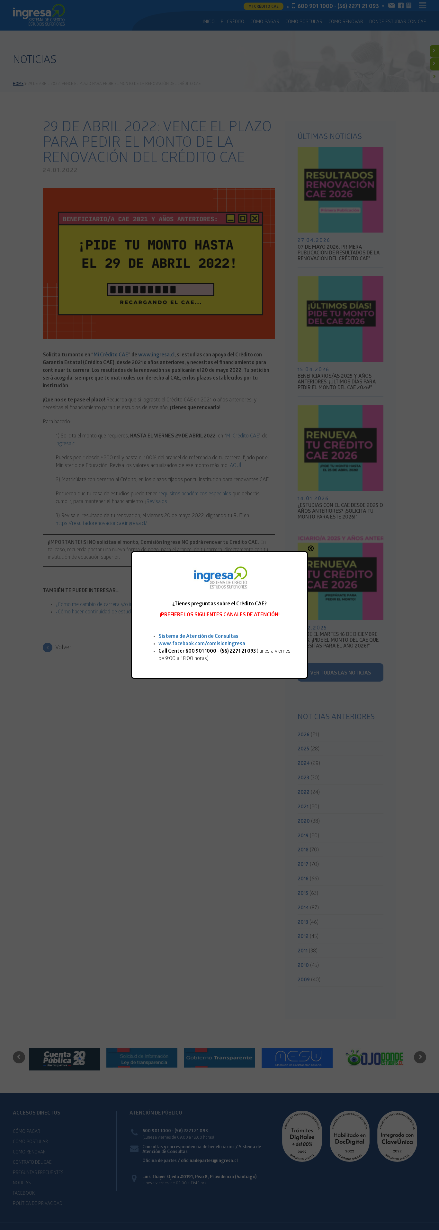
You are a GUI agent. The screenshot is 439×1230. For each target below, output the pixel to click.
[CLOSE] (311, 548)
